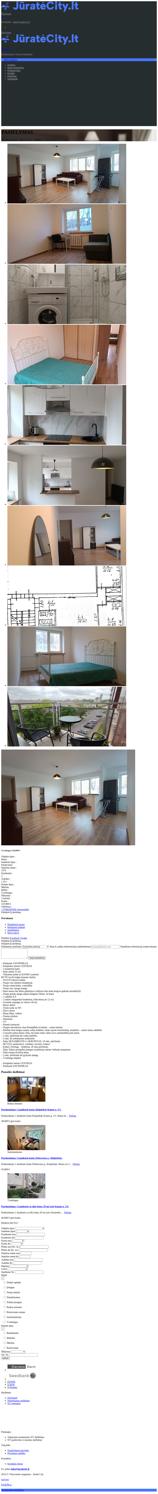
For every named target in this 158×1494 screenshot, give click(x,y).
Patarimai (12, 76)
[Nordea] (12, 1387)
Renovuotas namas (15, 1312)
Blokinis (10, 1338)
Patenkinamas (13, 1297)
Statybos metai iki (10, 1256)
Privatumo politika (16, 1453)
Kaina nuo (6, 1240)
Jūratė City (6, 49)
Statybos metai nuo (10, 1253)
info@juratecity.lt (21, 22)
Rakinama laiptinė (16, 927)
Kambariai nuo (8, 1234)
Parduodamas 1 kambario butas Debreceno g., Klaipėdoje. (31, 1158)
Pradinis (11, 65)
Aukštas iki (6, 1263)
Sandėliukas (13, 930)
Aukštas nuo (7, 1259)
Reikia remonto (14, 1307)
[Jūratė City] (39, 11)
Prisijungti (6, 14)
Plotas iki (9, 1250)
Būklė (4, 1275)
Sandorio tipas (8, 1231)
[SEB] (11, 1384)
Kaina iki (5, 1243)
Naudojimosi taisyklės (18, 1450)
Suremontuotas (13, 1317)
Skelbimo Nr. (7, 1272)
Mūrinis (10, 1343)
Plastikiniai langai (16, 924)
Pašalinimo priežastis (11, 946)
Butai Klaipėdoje (15, 67)
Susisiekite (12, 79)
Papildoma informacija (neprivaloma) (139, 946)
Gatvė (4, 1269)
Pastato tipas (7, 1325)
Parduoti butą (13, 70)
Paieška (11, 73)
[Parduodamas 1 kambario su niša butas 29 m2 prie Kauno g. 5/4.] (26, 1197)
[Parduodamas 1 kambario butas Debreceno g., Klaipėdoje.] (26, 1149)
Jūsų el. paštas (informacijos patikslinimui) (70, 946)
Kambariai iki (8, 1237)
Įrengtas (10, 1287)
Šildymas (5, 1351)
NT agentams (14, 1403)
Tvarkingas (12, 1322)
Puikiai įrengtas (14, 1302)
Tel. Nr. (5, 1354)
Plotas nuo (10, 1246)
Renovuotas (12, 1348)
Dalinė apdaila (13, 1282)
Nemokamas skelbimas (18, 1400)
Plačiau (72, 1116)
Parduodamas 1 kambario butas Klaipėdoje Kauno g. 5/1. (31, 1109)
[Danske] (22, 1370)
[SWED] (22, 1379)
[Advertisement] (79, 104)
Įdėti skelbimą (10, 59)
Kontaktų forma (15, 1463)
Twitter (23, 938)
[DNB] (11, 1381)
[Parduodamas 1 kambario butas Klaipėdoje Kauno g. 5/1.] (26, 1100)
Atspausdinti (23, 909)
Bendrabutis (12, 1333)
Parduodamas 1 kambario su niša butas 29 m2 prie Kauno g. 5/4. (35, 1206)
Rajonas (5, 1266)
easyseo (5, 1479)
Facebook (15, 938)
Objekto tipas (7, 1228)
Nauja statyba (13, 1292)
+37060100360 (8, 909)
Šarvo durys (13, 932)
